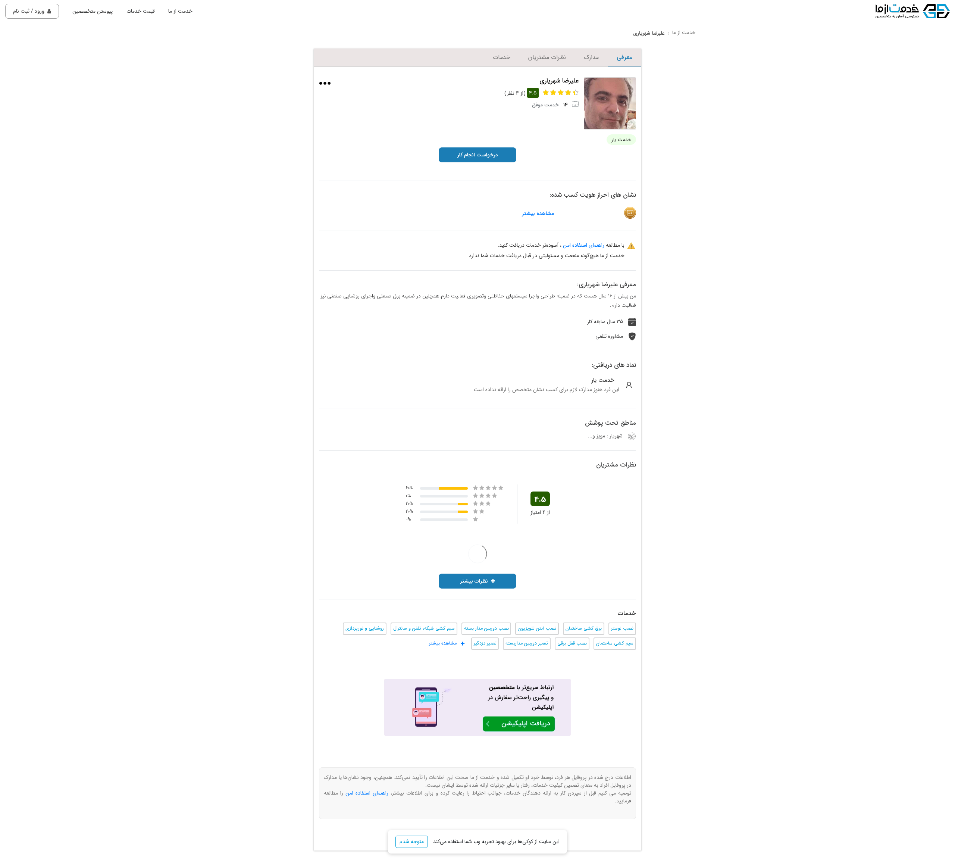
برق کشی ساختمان (584, 628)
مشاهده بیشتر (538, 214)
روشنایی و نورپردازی (364, 628)
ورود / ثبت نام (28, 11)
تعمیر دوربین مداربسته (526, 643)
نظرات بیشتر (474, 581)
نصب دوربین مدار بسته (486, 628)
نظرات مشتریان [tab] (547, 57)
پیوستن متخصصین (92, 11)
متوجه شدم (412, 841)
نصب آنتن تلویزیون (537, 628)
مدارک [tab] (591, 57)
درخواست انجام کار (477, 155)
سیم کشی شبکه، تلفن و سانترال (424, 628)
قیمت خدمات (140, 11)
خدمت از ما (180, 11)
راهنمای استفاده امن (583, 245)
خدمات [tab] (501, 57)
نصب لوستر (622, 628)
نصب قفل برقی (572, 643)
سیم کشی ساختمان (614, 643)
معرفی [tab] (624, 57)
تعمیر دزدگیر (485, 643)
